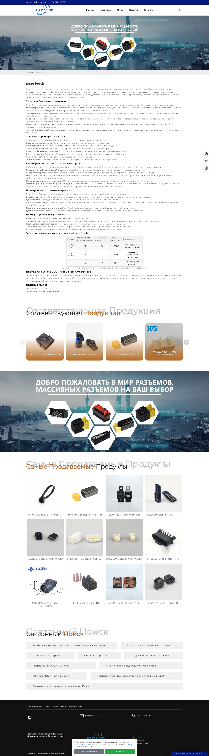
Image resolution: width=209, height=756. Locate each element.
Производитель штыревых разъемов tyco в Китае (60, 686)
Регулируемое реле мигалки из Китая (148, 645)
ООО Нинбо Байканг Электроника (106, 187)
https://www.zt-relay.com (58, 706)
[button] (186, 342)
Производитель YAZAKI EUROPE (50, 665)
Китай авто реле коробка (46, 655)
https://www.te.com (75, 706)
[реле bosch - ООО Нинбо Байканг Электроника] (43, 10)
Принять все (120, 751)
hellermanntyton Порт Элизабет (50, 676)
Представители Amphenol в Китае (150, 655)
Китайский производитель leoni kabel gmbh (130, 665)
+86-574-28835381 (59, 2)
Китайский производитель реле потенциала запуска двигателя (68, 645)
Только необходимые (89, 751)
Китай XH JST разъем (96, 655)
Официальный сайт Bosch (38, 288)
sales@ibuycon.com (38, 2)
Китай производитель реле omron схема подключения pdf (130, 676)
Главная (30, 72)
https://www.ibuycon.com (40, 706)
